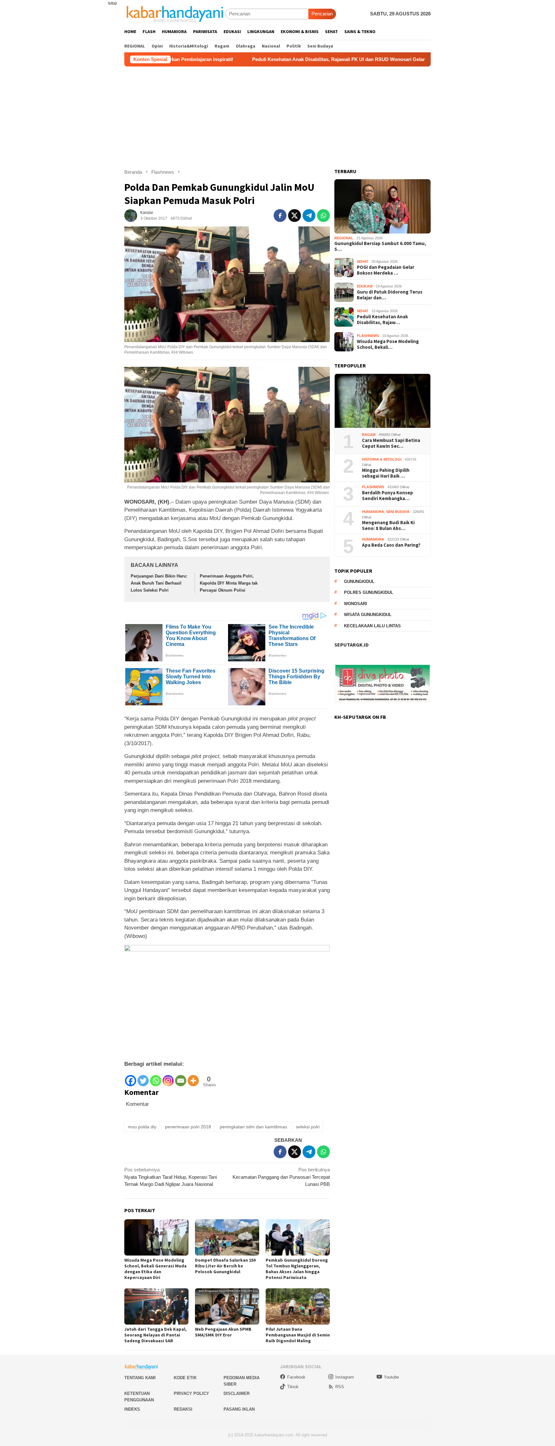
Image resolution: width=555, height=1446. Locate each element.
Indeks (132, 1409)
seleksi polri (308, 1126)
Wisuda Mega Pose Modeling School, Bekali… (388, 344)
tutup (112, 3)
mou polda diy (142, 1126)
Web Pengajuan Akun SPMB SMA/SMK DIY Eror (223, 1332)
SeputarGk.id (351, 645)
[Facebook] (130, 1078)
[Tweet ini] (294, 215)
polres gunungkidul (368, 592)
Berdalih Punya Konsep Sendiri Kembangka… (387, 496)
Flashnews (368, 336)
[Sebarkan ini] (280, 215)
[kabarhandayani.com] (174, 13)
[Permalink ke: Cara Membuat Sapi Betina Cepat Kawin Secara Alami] (382, 401)
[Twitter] (143, 1078)
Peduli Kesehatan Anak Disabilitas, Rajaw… (382, 319)
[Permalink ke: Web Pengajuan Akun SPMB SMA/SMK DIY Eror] (227, 1306)
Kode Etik (185, 1377)
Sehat (362, 262)
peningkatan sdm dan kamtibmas (253, 1126)
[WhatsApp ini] (323, 215)
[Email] (180, 1078)
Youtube (391, 1377)
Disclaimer (237, 1393)
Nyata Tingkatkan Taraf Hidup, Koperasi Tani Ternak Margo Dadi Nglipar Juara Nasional (170, 1177)
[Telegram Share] (309, 215)
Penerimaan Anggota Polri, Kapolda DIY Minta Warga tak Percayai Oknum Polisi (229, 583)
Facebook (296, 1377)
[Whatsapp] (155, 1078)
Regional (343, 238)
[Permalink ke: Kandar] (130, 215)
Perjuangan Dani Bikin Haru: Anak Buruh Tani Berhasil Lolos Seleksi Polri (159, 583)
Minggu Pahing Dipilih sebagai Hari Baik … (386, 473)
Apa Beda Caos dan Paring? (391, 545)
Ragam (368, 435)
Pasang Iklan (239, 1409)
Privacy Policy (191, 1393)
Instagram (344, 1377)
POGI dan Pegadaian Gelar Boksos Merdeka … (385, 270)
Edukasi (365, 286)
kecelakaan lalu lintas (372, 626)
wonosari (355, 604)
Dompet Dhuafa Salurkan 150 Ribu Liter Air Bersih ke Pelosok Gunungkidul (225, 1265)
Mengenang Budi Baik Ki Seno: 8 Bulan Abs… (388, 526)
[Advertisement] (277, 115)
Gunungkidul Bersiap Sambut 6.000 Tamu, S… (380, 246)
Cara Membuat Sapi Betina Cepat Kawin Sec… (391, 443)
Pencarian (322, 13)
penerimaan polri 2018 (188, 1126)
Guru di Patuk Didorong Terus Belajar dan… (389, 295)
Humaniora (373, 512)
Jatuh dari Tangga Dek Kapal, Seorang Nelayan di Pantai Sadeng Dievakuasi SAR (155, 1335)
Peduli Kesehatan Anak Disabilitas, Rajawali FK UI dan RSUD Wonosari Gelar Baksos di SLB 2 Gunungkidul (304, 59)
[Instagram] (168, 1078)
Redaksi (183, 1409)
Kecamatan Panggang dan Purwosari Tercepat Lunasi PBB (281, 1177)
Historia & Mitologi (381, 460)
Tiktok (293, 1386)
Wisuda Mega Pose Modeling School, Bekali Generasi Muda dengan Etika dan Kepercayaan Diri (155, 1268)
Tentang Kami (140, 1377)
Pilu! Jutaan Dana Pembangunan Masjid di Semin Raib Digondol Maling (298, 1335)
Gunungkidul (359, 581)
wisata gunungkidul (368, 615)
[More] (193, 1078)
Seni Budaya (398, 512)
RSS (339, 1386)
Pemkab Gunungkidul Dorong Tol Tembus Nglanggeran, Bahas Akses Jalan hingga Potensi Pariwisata (297, 1268)
